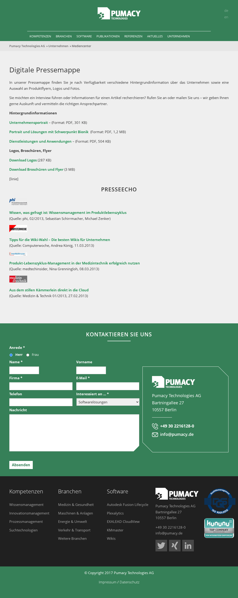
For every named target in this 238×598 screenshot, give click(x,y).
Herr (19, 354)
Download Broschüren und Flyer (36, 169)
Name (16, 362)
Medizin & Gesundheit (76, 504)
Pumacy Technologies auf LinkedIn (188, 545)
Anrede (17, 347)
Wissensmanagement (26, 504)
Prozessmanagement (26, 521)
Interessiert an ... (92, 394)
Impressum (107, 582)
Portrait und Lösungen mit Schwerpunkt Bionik (49, 131)
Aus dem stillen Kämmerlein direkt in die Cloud (49, 290)
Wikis (111, 538)
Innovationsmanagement (29, 513)
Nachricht (18, 410)
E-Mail (83, 378)
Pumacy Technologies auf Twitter (161, 545)
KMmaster (115, 530)
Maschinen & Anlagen (75, 513)
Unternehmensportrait (28, 122)
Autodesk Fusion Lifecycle (127, 504)
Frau (35, 354)
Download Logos (23, 160)
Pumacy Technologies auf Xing (175, 545)
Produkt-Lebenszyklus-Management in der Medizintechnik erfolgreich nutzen (74, 263)
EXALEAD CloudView (123, 521)
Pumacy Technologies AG (27, 46)
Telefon (15, 394)
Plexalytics (115, 513)
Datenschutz (129, 582)
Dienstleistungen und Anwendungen (40, 141)
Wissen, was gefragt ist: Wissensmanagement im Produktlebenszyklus (67, 212)
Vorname (84, 362)
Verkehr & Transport (74, 530)
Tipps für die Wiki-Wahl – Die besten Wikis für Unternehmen (59, 239)
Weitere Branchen (72, 538)
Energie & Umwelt (72, 521)
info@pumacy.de (177, 434)
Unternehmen (58, 46)
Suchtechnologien (23, 530)
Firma (15, 378)
